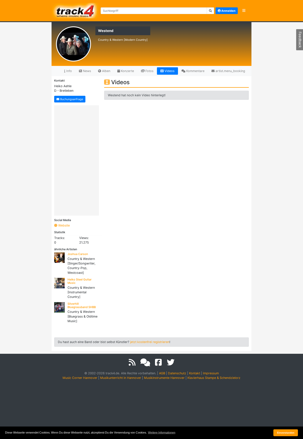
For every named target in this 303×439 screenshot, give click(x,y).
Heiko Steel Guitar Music (80, 281)
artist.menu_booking (230, 71)
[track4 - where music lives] (75, 10)
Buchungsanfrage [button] (71, 99)
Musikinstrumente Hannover (164, 378)
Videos (169, 71)
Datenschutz (177, 373)
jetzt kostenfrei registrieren (149, 342)
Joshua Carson (78, 254)
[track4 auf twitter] (170, 362)
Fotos (148, 71)
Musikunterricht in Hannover (120, 378)
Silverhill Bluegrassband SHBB (82, 305)
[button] (210, 10)
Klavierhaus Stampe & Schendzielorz (213, 378)
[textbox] (154, 10)
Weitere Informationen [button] (161, 432)
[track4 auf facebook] (158, 362)
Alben (105, 71)
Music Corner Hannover (80, 378)
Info (68, 71)
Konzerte (127, 71)
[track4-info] (145, 362)
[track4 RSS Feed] (132, 362)
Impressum (211, 373)
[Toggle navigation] (244, 10)
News (86, 71)
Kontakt (194, 373)
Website (63, 225)
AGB (162, 373)
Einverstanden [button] (285, 432)
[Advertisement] (77, 159)
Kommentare (194, 71)
